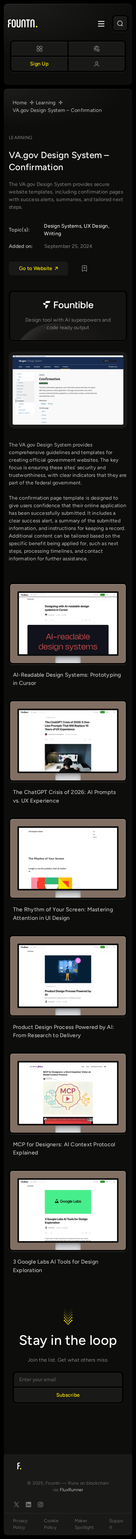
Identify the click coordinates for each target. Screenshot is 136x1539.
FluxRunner (71, 1490)
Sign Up (39, 64)
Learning (20, 137)
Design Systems (62, 226)
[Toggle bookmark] (84, 268)
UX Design (96, 226)
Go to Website (35, 268)
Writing (52, 234)
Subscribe (68, 1395)
